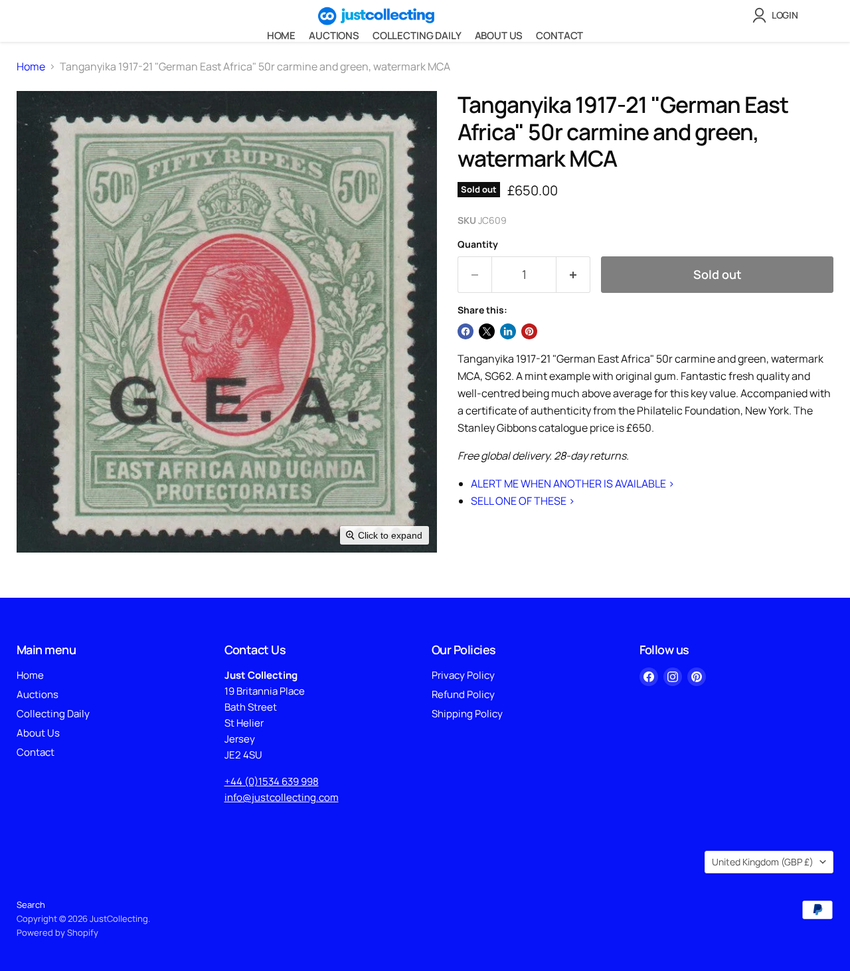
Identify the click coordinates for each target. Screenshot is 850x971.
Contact (559, 36)
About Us (499, 36)
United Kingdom (762, 861)
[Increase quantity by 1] (573, 274)
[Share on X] (487, 331)
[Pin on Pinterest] (529, 331)
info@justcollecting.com (281, 797)
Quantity (478, 244)
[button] (778, 15)
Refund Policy (463, 694)
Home (281, 36)
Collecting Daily (417, 36)
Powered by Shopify (57, 932)
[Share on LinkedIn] (508, 331)
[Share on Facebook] (465, 331)
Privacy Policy (463, 675)
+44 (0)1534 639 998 (271, 781)
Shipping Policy (467, 714)
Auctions (334, 36)
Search (31, 905)
